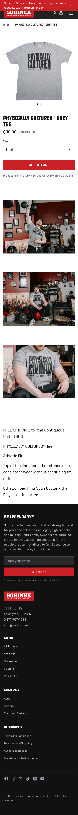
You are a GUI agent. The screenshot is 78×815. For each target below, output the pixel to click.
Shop (6, 24)
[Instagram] (13, 778)
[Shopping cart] (61, 13)
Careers (9, 706)
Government (12, 661)
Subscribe (39, 572)
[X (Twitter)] (20, 778)
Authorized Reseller (16, 750)
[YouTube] (42, 778)
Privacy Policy (51, 580)
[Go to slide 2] (40, 104)
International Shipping (18, 743)
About (8, 698)
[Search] (55, 13)
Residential (11, 676)
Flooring (9, 668)
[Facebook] (6, 778)
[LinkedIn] (35, 778)
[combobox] (39, 149)
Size (6, 141)
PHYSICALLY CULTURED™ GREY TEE (36, 24)
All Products (11, 646)
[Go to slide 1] (37, 104)
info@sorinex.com (17, 625)
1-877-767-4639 (15, 619)
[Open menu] (71, 13)
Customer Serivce (15, 713)
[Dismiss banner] (71, 5)
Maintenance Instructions (20, 758)
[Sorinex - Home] (19, 13)
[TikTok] (28, 778)
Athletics (9, 654)
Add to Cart (39, 165)
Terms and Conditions (17, 736)
